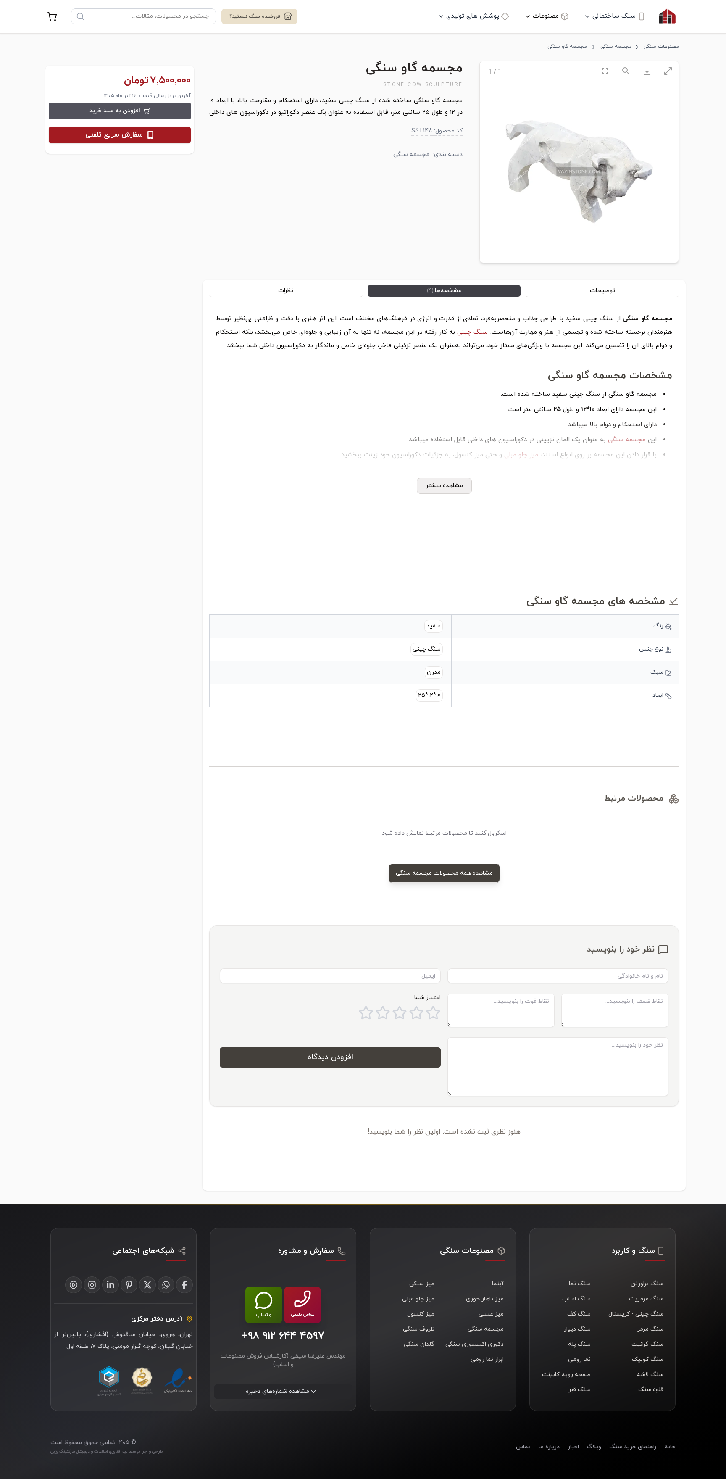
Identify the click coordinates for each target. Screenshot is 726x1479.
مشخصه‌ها (444, 291)
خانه (670, 1447)
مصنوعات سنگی (661, 46)
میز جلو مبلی (521, 455)
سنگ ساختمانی (614, 16)
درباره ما (549, 1447)
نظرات (285, 291)
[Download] (647, 71)
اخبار (573, 1447)
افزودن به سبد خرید (114, 111)
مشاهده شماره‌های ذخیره (277, 1391)
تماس (523, 1447)
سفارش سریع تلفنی (114, 135)
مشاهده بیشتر (444, 486)
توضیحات (602, 291)
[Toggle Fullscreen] (605, 71)
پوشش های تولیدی (472, 16)
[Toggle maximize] (668, 71)
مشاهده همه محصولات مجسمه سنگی (444, 873)
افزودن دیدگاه (330, 1057)
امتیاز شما (427, 998)
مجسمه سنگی (616, 46)
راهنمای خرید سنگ (632, 1447)
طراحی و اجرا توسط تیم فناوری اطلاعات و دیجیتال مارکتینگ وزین (106, 1451)
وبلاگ (594, 1447)
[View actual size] (626, 71)
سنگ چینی (472, 332)
